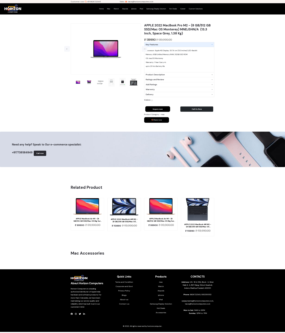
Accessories (161, 312)
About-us (124, 299)
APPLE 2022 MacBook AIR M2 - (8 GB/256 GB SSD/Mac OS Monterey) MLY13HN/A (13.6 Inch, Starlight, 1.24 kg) (124, 220)
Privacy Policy (124, 291)
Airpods (125, 9)
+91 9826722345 (94, 1)
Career (182, 9)
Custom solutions (196, 9)
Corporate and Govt (124, 286)
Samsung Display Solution (156, 9)
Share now (157, 120)
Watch (116, 9)
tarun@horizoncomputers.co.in (140, 1)
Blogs (124, 295)
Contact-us (124, 304)
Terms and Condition (124, 282)
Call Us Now (197, 109)
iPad (141, 9)
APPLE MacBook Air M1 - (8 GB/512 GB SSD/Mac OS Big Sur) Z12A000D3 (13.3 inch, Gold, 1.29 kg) (87, 220)
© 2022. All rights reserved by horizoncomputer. (142, 326)
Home (101, 9)
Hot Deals (173, 9)
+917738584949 (22, 152)
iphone (133, 9)
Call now (40, 153)
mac (108, 9)
